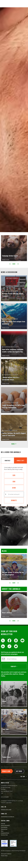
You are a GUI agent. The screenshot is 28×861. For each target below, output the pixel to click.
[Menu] (25, 2)
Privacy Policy (4, 855)
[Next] (18, 264)
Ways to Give (4, 829)
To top (22, 776)
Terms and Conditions (6, 853)
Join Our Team (4, 834)
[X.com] (3, 640)
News (13, 444)
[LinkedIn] (3, 646)
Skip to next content (14, 550)
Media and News (5, 833)
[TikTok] (9, 646)
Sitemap (3, 823)
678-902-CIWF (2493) (6, 809)
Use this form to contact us (7, 816)
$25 (14, 475)
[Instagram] (16, 640)
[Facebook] (9, 640)
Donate (14, 500)
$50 (14, 481)
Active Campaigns (5, 825)
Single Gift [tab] (20, 460)
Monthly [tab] (7, 460)
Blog (2, 831)
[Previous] (10, 264)
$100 (14, 488)
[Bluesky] (16, 646)
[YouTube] (22, 640)
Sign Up (13, 666)
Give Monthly (4, 827)
